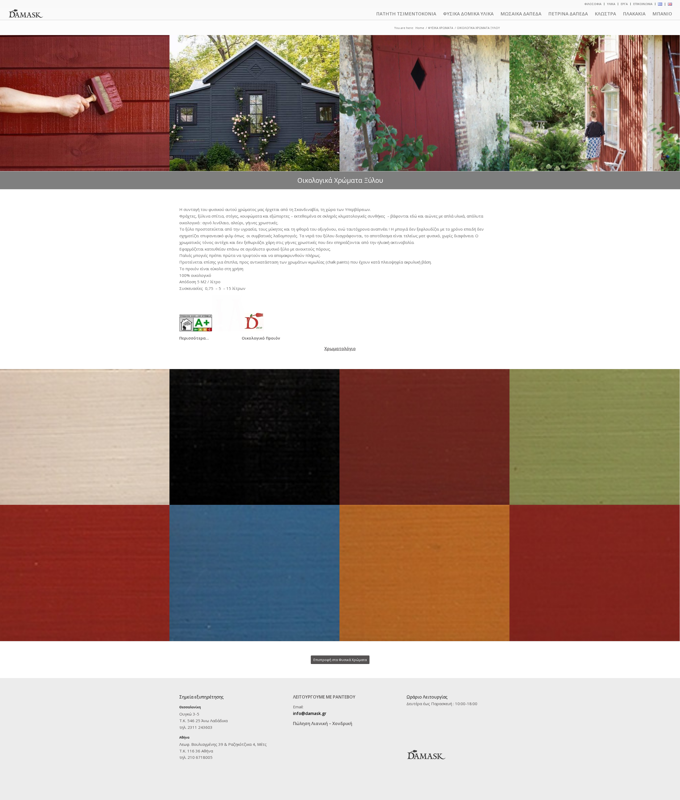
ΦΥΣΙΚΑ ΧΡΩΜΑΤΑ (440, 28)
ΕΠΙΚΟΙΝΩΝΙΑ (642, 4)
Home (419, 28)
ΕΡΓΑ (624, 4)
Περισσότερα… (194, 338)
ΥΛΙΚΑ (611, 4)
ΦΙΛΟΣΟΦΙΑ (592, 4)
